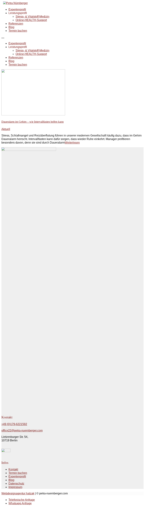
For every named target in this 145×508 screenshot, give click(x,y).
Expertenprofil (17, 9)
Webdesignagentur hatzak (17, 493)
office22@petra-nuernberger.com (22, 430)
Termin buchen (17, 30)
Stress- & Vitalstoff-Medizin (32, 16)
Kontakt (13, 469)
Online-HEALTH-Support (31, 20)
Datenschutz (16, 483)
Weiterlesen (72, 142)
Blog (11, 27)
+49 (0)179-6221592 (14, 424)
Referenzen (15, 23)
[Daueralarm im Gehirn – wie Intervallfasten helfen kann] (33, 114)
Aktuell (5, 129)
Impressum (15, 487)
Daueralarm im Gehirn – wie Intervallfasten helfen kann (32, 121)
